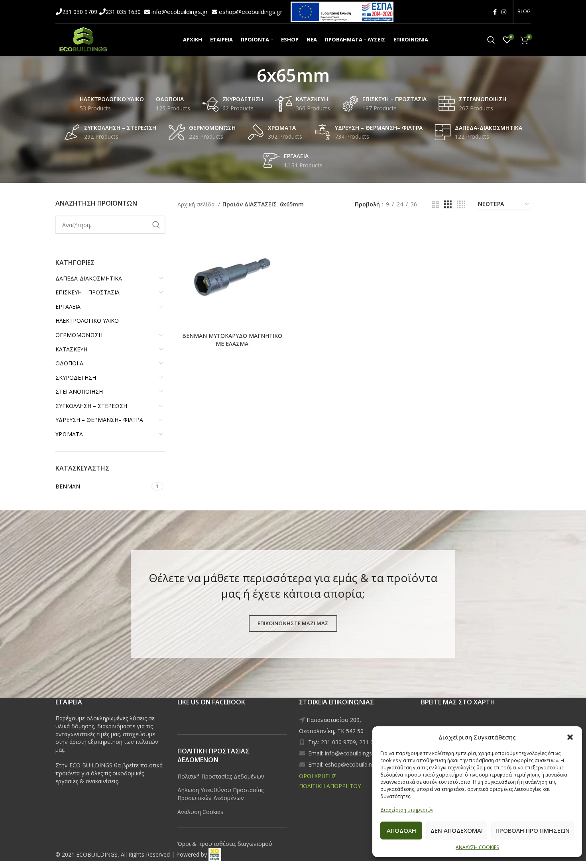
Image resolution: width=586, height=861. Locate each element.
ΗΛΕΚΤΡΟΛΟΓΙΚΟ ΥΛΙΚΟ (87, 320)
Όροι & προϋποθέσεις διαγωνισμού (224, 843)
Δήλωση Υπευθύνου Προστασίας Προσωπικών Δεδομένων (220, 794)
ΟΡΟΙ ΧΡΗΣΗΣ (317, 776)
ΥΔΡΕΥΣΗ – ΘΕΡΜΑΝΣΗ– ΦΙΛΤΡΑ (99, 420)
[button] (570, 737)
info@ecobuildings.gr (180, 12)
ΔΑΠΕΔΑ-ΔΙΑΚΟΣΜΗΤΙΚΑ (88, 278)
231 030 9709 (80, 12)
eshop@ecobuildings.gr (251, 12)
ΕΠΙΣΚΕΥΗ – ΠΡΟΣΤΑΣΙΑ (87, 292)
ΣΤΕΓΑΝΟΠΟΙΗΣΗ (79, 391)
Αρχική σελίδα (196, 204)
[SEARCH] (156, 225)
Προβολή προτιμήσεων (533, 830)
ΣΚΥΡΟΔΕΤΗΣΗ (75, 377)
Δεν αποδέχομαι (457, 830)
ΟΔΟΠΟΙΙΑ (69, 363)
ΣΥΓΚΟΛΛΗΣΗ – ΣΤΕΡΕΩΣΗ (91, 406)
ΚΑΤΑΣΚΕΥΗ (71, 349)
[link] (214, 854)
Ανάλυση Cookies (200, 812)
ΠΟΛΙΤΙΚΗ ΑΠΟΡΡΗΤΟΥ (330, 786)
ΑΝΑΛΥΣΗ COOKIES (477, 847)
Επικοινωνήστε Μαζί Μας (293, 623)
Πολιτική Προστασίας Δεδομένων (220, 776)
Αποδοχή (401, 830)
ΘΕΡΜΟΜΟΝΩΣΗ (78, 335)
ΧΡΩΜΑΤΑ (69, 434)
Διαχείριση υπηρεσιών (406, 809)
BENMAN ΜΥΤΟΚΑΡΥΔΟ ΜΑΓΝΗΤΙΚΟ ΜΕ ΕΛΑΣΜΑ (232, 339)
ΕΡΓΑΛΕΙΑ (68, 306)
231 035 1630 (124, 12)
